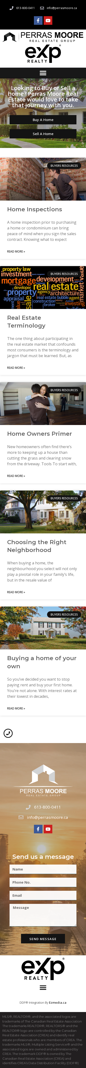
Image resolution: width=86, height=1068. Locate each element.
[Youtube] (48, 20)
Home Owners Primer (39, 433)
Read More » (16, 251)
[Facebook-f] (38, 20)
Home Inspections (34, 209)
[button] (43, 73)
